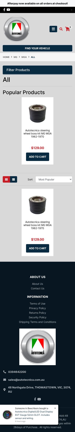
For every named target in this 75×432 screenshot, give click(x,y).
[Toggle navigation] (53, 29)
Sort (30, 179)
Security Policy (37, 317)
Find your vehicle (37, 48)
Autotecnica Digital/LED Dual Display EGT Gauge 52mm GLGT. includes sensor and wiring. (34, 415)
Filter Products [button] (18, 70)
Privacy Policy (37, 308)
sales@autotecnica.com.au (26, 379)
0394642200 (17, 372)
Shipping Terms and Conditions (37, 321)
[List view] (13, 179)
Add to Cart (37, 156)
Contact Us (37, 288)
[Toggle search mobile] (60, 29)
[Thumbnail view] (6, 179)
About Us (37, 283)
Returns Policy (37, 312)
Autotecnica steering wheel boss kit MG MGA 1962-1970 (37, 133)
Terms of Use (37, 303)
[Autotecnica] (16, 28)
